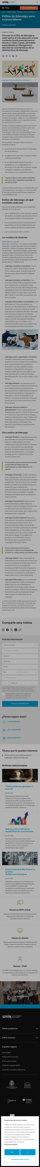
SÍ (27, 1152)
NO (12, 1152)
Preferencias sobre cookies (20, 1159)
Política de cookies (10, 1144)
